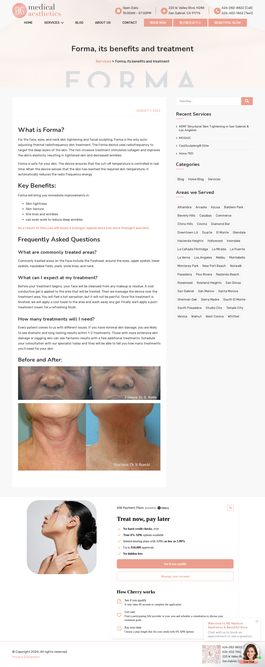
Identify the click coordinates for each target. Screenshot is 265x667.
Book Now (158, 22)
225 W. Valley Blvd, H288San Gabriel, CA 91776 (186, 10)
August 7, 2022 (148, 110)
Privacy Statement (26, 657)
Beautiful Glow (228, 22)
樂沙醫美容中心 (190, 22)
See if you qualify (175, 564)
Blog (79, 22)
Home (28, 22)
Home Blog (196, 179)
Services (52, 22)
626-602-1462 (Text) (237, 13)
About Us (103, 22)
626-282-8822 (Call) (237, 8)
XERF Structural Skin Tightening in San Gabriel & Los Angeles (214, 128)
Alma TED (186, 153)
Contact (129, 22)
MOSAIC (185, 138)
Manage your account (175, 576)
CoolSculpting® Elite (194, 146)
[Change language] (230, 508)
